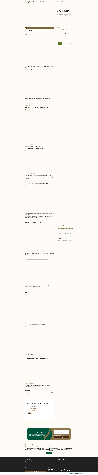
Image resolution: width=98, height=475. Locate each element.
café (25, 31)
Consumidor (48, 1)
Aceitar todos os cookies (78, 473)
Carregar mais (49, 452)
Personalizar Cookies (71, 473)
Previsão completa (36, 471)
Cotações (64, 461)
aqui (31, 69)
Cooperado (39, 1)
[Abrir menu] (26, 2)
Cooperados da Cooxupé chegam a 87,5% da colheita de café (68, 43)
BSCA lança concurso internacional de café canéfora (67, 33)
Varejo (30, 420)
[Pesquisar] (72, 2)
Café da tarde (64, 460)
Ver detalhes (71, 240)
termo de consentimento (61, 435)
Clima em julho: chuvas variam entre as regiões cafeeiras (67, 38)
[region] (49, 473)
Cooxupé (28, 420)
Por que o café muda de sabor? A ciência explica (31, 449)
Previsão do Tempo (27, 467)
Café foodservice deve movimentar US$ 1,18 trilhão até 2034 (54, 449)
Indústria (43, 1)
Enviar (62, 437)
